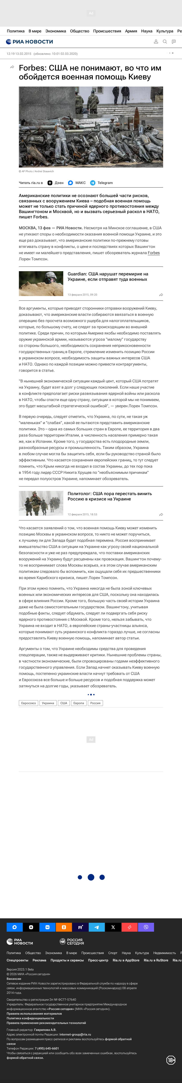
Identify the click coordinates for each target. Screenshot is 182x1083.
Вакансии (14, 978)
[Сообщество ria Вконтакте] (47, 927)
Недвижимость (164, 953)
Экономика (53, 953)
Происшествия (92, 953)
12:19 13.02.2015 (19, 53)
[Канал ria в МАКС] (15, 927)
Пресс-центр (98, 960)
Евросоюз (28, 703)
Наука (126, 953)
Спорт (112, 953)
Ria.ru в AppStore (126, 960)
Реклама (39, 960)
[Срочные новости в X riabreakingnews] (130, 927)
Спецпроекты (17, 960)
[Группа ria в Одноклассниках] (64, 927)
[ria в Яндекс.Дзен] (31, 927)
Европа (78, 703)
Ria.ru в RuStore (156, 960)
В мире (71, 953)
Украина (48, 703)
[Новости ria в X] (113, 927)
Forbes (154, 252)
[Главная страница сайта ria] (28, 42)
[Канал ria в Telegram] (97, 927)
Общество (33, 953)
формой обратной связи (25, 1057)
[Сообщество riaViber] (146, 927)
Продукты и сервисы (67, 960)
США (63, 703)
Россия (95, 703)
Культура (142, 953)
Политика (14, 953)
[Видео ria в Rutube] (80, 927)
